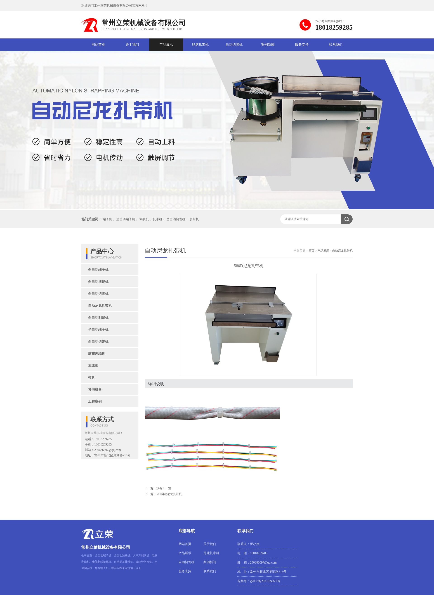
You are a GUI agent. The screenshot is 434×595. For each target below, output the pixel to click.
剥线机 (144, 219)
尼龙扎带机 (200, 44)
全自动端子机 (125, 219)
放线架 (93, 365)
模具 (91, 377)
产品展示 (166, 44)
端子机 (107, 219)
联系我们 (335, 44)
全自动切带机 (98, 341)
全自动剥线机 (98, 317)
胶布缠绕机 (96, 353)
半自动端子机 (98, 329)
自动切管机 (234, 44)
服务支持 (302, 44)
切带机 (194, 219)
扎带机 (157, 219)
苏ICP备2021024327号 (265, 581)
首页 (311, 250)
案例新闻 (268, 44)
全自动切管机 (175, 219)
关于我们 (132, 44)
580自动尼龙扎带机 (169, 494)
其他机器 (95, 389)
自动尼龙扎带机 (100, 305)
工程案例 (95, 401)
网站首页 (98, 44)
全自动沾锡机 (98, 281)
